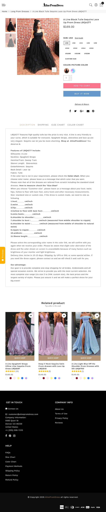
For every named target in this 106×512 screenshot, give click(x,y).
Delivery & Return (82, 104)
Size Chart (58, 125)
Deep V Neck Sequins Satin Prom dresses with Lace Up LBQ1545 (52, 366)
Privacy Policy (61, 418)
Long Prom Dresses (20, 11)
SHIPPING (43, 125)
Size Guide (79, 38)
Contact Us (13, 409)
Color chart (73, 176)
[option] (38, 46)
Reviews (59, 423)
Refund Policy (11, 480)
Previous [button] (22, 48)
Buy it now (82, 94)
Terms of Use (61, 414)
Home (4, 11)
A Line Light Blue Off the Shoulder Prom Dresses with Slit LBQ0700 (85, 366)
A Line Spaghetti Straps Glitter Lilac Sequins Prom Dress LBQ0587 (18, 366)
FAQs (7, 453)
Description (27, 125)
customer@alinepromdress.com (23, 414)
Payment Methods (13, 466)
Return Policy (11, 475)
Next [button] (51, 47)
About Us (59, 409)
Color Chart (10, 462)
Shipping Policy (12, 471)
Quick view (31, 315)
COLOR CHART (75, 125)
